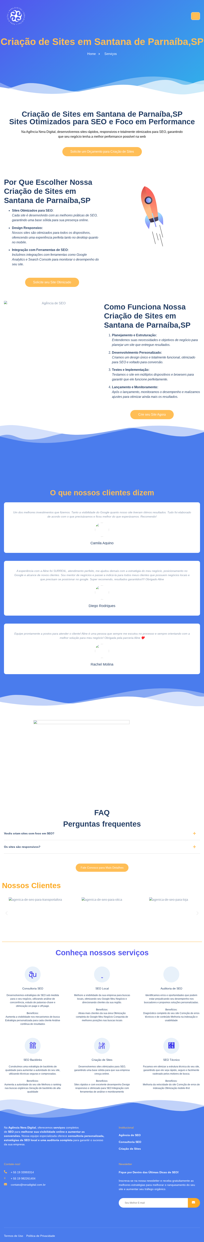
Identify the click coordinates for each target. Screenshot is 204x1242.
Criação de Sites (102, 1059)
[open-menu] (195, 16)
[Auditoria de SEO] (171, 974)
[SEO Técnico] (171, 1046)
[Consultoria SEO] (33, 974)
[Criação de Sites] (102, 1046)
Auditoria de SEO (171, 988)
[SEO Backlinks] (33, 1046)
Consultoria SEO (32, 988)
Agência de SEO (130, 1135)
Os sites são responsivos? (22, 846)
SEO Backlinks (33, 1059)
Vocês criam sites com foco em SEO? (29, 833)
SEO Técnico (171, 1059)
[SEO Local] (102, 974)
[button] (102, 835)
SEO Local (102, 988)
